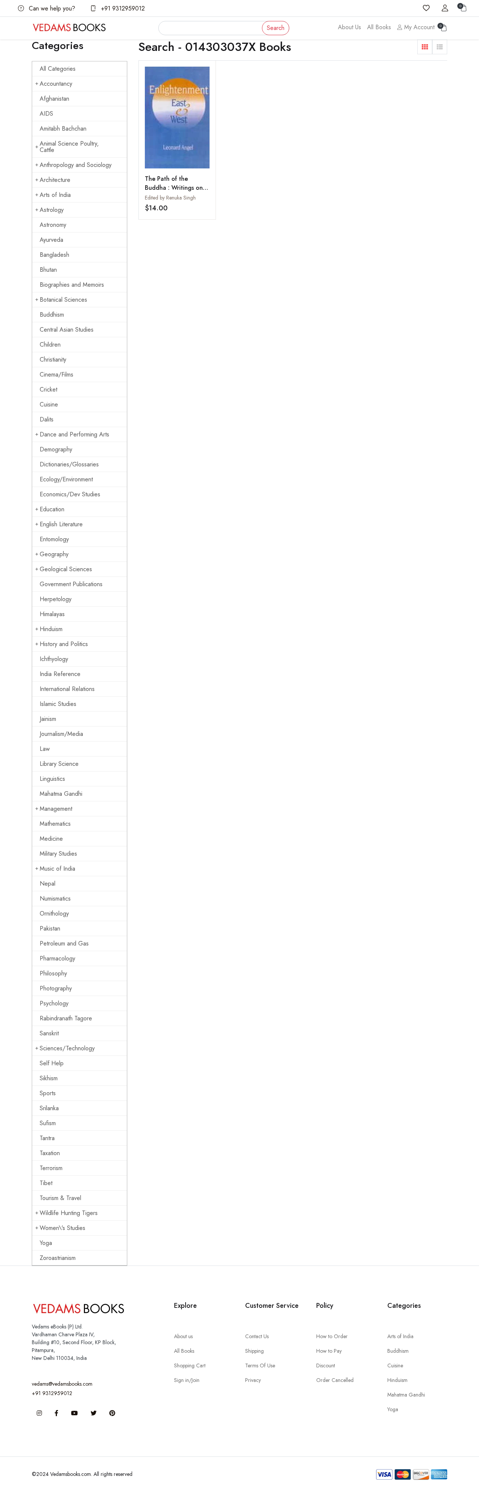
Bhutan (48, 269)
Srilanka (49, 1108)
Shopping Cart (189, 1365)
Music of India (57, 868)
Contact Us (257, 1336)
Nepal (47, 883)
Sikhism (49, 1078)
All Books (379, 27)
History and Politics (64, 644)
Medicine (51, 838)
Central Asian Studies (67, 329)
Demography (56, 449)
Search (275, 28)
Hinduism (51, 629)
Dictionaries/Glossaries (69, 464)
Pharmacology (57, 958)
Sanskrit (49, 1033)
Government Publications (71, 584)
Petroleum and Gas (64, 943)
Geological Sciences (66, 569)
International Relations (67, 689)
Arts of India (55, 195)
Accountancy (56, 83)
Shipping (254, 1351)
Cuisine (49, 404)
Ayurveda (51, 239)
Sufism (48, 1123)
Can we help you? (51, 8)
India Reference (60, 674)
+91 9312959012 (122, 8)
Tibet (46, 1183)
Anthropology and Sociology (76, 165)
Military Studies (58, 853)
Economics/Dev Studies (70, 494)
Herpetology (55, 599)
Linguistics (52, 778)
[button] (425, 47)
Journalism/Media (61, 734)
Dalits (47, 419)
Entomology (54, 539)
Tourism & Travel (60, 1198)
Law (45, 749)
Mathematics (55, 823)
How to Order (332, 1336)
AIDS (46, 113)
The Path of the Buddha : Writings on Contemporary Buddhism (174, 192)
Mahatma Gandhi (61, 793)
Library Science (59, 763)
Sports (48, 1093)
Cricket (48, 389)
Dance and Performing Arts (74, 434)
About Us (349, 27)
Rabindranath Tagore (66, 1018)
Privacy (253, 1380)
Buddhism (52, 314)
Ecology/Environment (66, 479)
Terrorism (51, 1168)
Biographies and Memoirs (72, 284)
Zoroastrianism (58, 1258)
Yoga (46, 1243)
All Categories (58, 68)
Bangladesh (54, 254)
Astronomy (53, 224)
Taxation (50, 1153)
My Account (418, 27)
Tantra (47, 1138)
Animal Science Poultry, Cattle (69, 146)
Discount (325, 1365)
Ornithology (54, 913)
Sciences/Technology (67, 1048)
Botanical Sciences (63, 299)
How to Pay (329, 1351)
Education (52, 509)
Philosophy (53, 973)
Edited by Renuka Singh (170, 197)
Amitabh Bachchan (63, 128)
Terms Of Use (260, 1365)
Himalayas (52, 614)
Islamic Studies (58, 704)
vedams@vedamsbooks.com (62, 1384)
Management (56, 808)
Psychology (54, 1003)
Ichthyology (54, 659)
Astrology (52, 209)
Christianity (53, 359)
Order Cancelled (335, 1380)
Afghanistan (54, 98)
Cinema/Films (56, 374)
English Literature (61, 524)
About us (183, 1336)
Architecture (55, 180)
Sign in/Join (186, 1380)
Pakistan (50, 928)
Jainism (48, 719)
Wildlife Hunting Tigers (69, 1213)
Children (50, 344)
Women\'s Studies (62, 1228)
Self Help (52, 1063)
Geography (54, 554)
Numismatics (55, 898)
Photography (56, 988)
